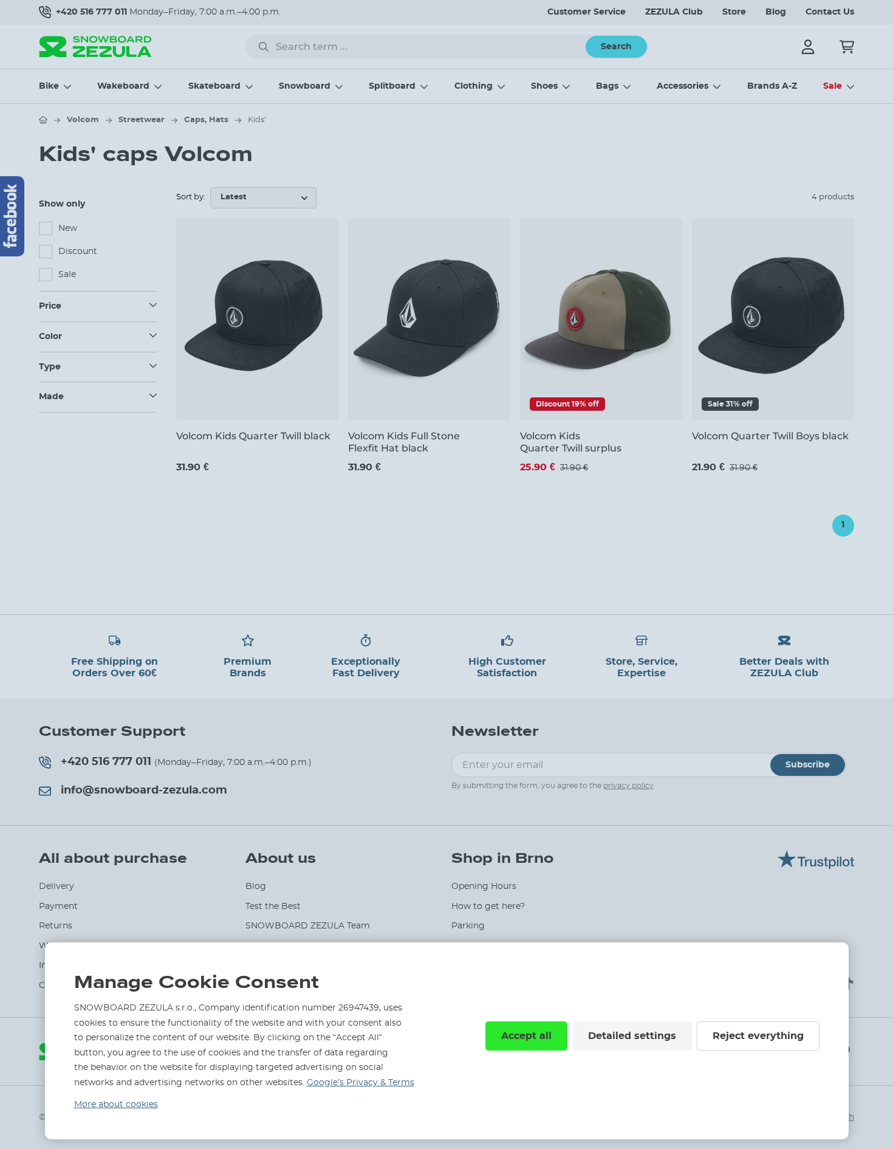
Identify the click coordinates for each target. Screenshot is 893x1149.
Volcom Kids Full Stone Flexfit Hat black (404, 441)
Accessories (682, 86)
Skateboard (214, 86)
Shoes (544, 86)
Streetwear (141, 120)
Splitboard (392, 86)
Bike (49, 86)
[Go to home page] (43, 119)
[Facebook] (12, 216)
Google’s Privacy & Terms (360, 1083)
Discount (77, 251)
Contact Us (830, 12)
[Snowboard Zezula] (95, 46)
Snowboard (304, 86)
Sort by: (190, 197)
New (67, 228)
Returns (55, 926)
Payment (58, 906)
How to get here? (488, 906)
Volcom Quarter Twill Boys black (770, 436)
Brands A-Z (772, 86)
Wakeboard (123, 86)
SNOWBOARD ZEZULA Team (307, 926)
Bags (607, 86)
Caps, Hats (206, 120)
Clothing (473, 86)
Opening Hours (483, 886)
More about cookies (116, 1104)
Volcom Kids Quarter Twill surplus (570, 441)
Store (734, 12)
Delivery (56, 886)
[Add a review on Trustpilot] (816, 866)
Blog (775, 12)
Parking (468, 926)
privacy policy (628, 785)
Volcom (83, 120)
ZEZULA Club (674, 12)
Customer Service (586, 12)
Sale (832, 86)
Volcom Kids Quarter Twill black (253, 436)
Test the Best (273, 906)
